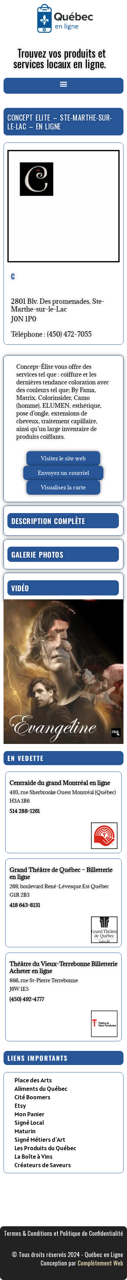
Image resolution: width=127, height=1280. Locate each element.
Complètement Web (100, 1262)
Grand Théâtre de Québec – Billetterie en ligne (61, 873)
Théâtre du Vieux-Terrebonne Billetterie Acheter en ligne (63, 967)
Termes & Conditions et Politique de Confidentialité (63, 1233)
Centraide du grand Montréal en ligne (60, 783)
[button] (63, 84)
